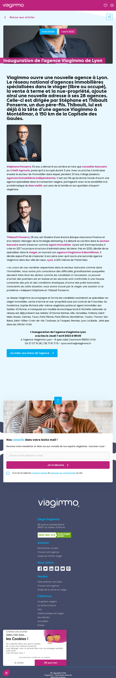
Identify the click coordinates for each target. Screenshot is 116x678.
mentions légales (39, 473)
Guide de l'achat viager (50, 556)
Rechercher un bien (48, 548)
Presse (41, 625)
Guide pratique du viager (51, 613)
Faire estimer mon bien (50, 581)
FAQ (40, 609)
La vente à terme (47, 605)
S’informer (45, 596)
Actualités (43, 621)
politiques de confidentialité (63, 473)
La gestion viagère (47, 601)
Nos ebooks (44, 617)
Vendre (43, 576)
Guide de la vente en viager (52, 589)
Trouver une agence (48, 552)
